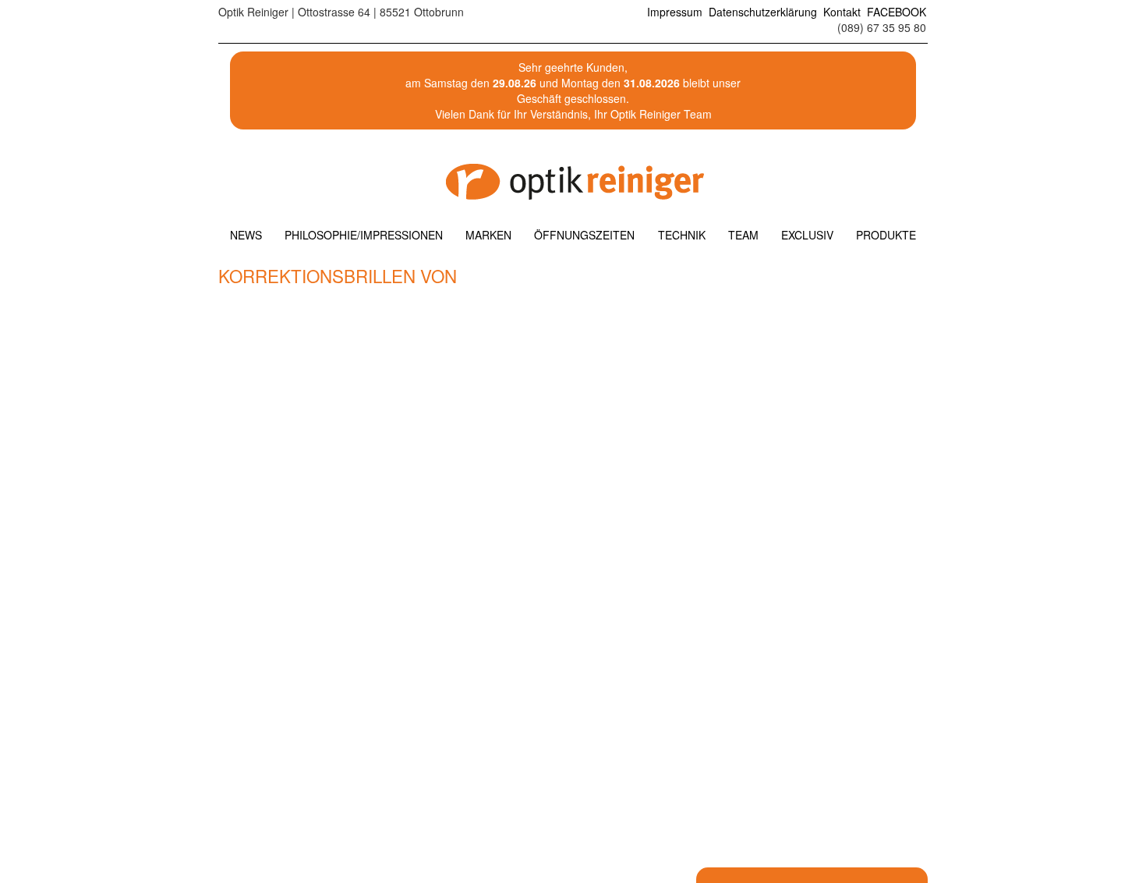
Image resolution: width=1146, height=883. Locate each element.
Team (743, 235)
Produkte (886, 235)
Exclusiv (807, 235)
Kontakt (842, 12)
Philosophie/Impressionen (364, 235)
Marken (488, 235)
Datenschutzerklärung (763, 12)
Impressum (674, 12)
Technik (682, 235)
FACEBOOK (896, 12)
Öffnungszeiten (584, 235)
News (246, 235)
